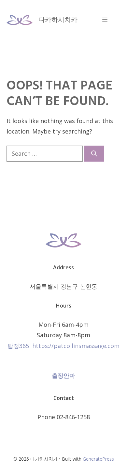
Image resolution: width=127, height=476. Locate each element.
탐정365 (18, 346)
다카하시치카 (58, 19)
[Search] (94, 154)
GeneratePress (98, 459)
